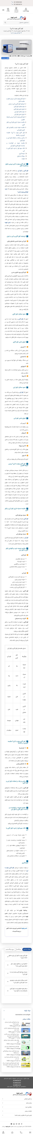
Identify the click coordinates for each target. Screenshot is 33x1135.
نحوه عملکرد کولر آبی (20, 112)
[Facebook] (22, 1124)
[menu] (30, 1132)
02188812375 (17, 1085)
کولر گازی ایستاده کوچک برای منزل (12, 1046)
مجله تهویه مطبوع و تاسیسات (19, 31)
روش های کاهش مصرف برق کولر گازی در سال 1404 (11, 1052)
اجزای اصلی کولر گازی (19, 109)
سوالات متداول (21, 156)
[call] (21, 1132)
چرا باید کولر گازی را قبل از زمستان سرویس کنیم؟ (12, 1023)
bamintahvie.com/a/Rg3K (22, 1015)
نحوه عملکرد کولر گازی (19, 107)
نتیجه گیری (22, 154)
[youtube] (14, 1124)
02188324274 (17, 1080)
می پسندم (4, 58)
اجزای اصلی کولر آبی (19, 114)
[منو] (3, 10)
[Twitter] (19, 1124)
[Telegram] (11, 1124)
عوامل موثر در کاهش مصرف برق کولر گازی (11, 1041)
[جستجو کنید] (5, 23)
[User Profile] (3, 1132)
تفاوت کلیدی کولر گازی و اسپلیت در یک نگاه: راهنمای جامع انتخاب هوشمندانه (11, 1064)
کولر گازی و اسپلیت (7, 31)
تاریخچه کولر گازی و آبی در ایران (17, 104)
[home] (12, 1132)
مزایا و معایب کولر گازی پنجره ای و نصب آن (12, 1058)
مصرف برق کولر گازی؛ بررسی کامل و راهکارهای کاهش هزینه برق (11, 1035)
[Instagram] (16, 1124)
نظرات (23, 159)
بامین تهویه (8, 1126)
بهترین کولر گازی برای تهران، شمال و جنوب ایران (11, 1029)
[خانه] (16, 18)
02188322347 (17, 1083)
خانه (29, 31)
